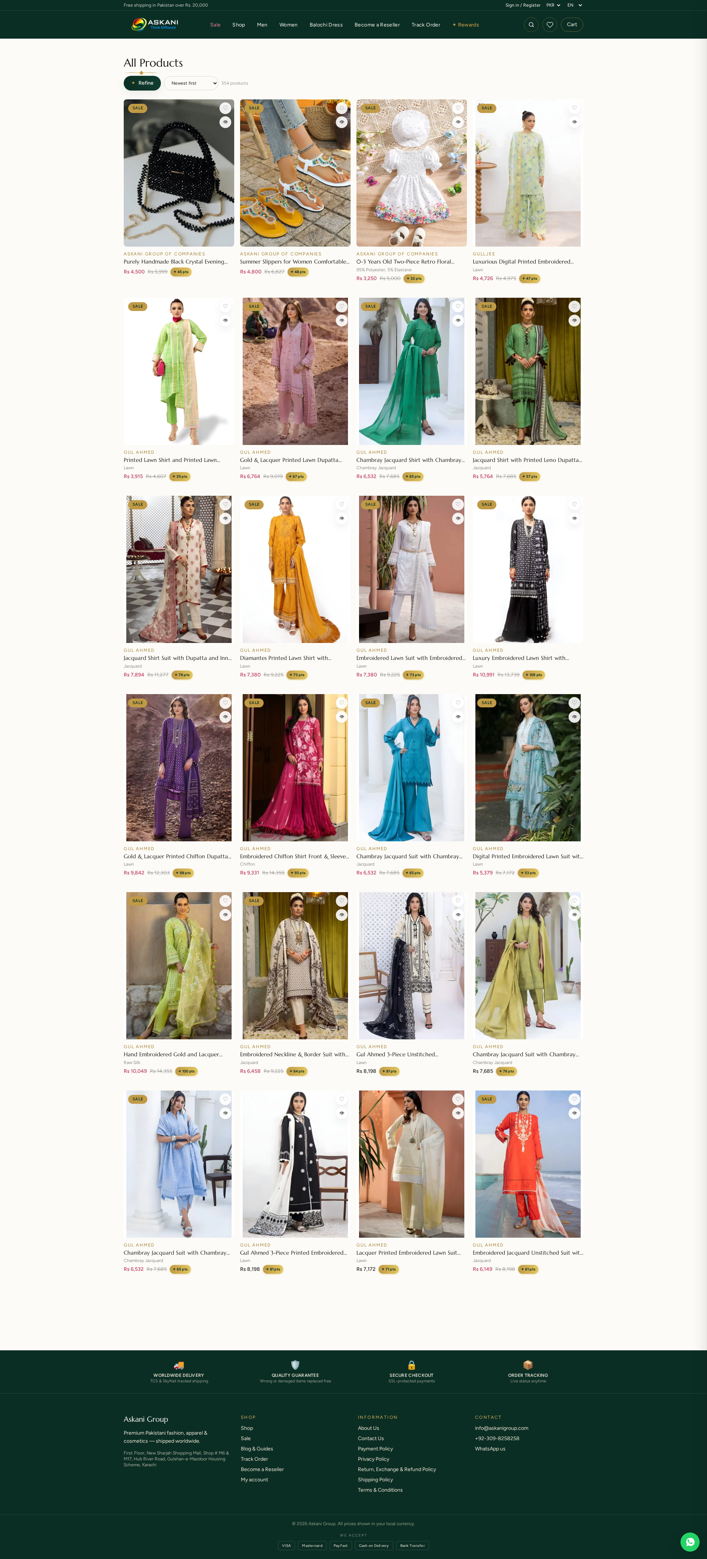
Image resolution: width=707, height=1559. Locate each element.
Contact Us (371, 1446)
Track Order (426, 25)
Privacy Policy (373, 1466)
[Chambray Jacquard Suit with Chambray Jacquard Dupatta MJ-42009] (528, 965)
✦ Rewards (465, 25)
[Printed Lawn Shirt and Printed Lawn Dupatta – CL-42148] (179, 371)
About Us (368, 1435)
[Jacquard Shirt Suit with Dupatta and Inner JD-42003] (179, 569)
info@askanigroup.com (501, 1435)
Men (262, 25)
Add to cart (179, 237)
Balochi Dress (326, 25)
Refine (142, 83)
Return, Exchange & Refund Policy (397, 1477)
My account (254, 1487)
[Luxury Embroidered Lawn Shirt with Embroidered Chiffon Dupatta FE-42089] (528, 569)
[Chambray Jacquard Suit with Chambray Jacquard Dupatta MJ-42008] (179, 1164)
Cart (572, 24)
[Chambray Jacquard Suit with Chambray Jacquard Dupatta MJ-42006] (411, 767)
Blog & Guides (257, 1456)
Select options (295, 237)
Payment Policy (375, 1456)
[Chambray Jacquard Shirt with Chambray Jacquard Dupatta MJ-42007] (411, 371)
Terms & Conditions (380, 1497)
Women (288, 25)
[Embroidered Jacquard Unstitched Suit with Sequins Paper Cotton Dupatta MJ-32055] (528, 1164)
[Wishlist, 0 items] (549, 24)
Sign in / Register (523, 5)
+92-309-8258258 (497, 1446)
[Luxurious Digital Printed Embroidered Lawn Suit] (528, 173)
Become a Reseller (377, 25)
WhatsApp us (490, 1456)
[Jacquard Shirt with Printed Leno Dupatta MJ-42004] (528, 371)
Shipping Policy (375, 1487)
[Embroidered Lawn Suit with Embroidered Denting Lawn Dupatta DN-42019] (411, 569)
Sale (215, 25)
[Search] (531, 24)
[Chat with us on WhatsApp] (690, 1542)
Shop (238, 25)
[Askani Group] (155, 25)
